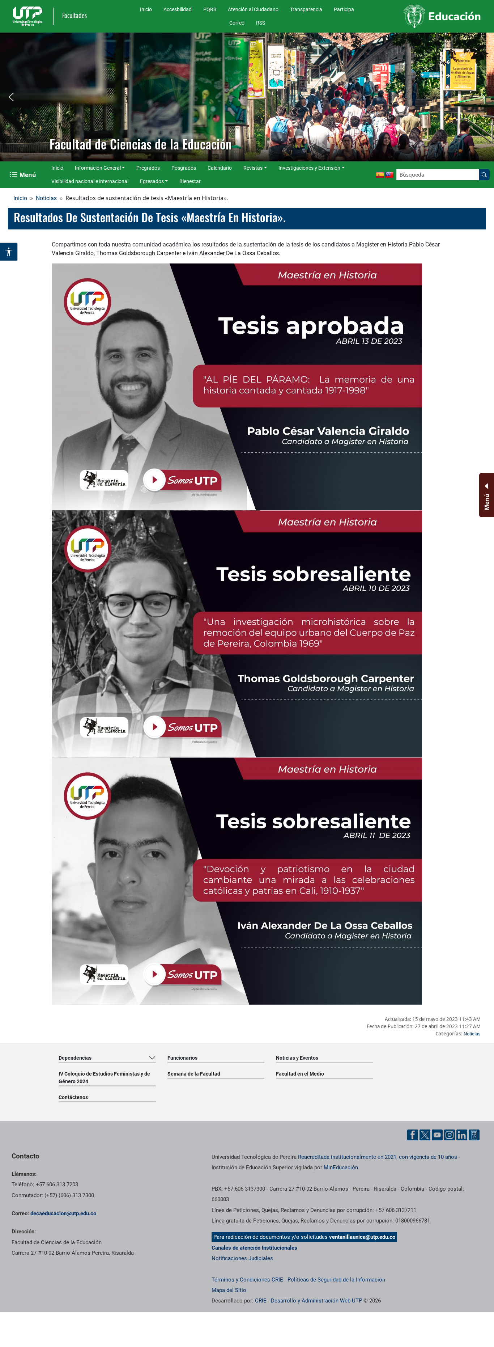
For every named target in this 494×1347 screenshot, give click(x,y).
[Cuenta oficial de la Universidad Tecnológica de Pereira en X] (425, 1134)
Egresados (152, 181)
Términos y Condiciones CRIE (247, 1279)
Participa (344, 9)
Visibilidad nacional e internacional (89, 181)
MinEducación (341, 1167)
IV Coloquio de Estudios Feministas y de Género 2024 (104, 1077)
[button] (11, 97)
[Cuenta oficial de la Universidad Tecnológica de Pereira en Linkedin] (461, 1134)
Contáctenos (73, 1097)
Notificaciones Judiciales (242, 1258)
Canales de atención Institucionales (254, 1248)
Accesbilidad (177, 9)
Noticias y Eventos (297, 1058)
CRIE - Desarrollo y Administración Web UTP (308, 1300)
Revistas (253, 168)
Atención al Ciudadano (253, 9)
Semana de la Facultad (193, 1074)
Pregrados (148, 168)
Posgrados (183, 168)
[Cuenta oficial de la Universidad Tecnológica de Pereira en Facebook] (412, 1134)
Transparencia (306, 9)
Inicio (146, 9)
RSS (260, 23)
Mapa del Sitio (229, 1290)
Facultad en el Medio (300, 1074)
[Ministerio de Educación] (429, 16)
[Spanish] (380, 175)
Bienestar (190, 181)
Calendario (220, 168)
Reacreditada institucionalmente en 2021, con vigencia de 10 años (377, 1157)
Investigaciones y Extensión (309, 168)
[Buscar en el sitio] (484, 174)
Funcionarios (182, 1058)
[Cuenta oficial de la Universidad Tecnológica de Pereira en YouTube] (437, 1134)
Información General (98, 168)
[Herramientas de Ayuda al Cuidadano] (474, 1134)
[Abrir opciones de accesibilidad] (9, 251)
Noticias (46, 198)
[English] (389, 175)
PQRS (209, 9)
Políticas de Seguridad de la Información (336, 1279)
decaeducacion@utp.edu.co (63, 1213)
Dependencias (75, 1058)
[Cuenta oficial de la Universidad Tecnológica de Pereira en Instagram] (449, 1134)
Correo (236, 23)
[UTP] (28, 16)
